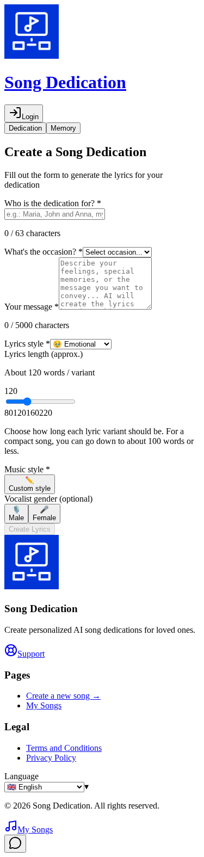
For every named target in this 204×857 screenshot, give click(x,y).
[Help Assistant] (15, 844)
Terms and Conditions (64, 748)
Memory (63, 128)
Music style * (27, 469)
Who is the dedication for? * (52, 203)
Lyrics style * (27, 343)
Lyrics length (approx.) (43, 354)
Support (31, 653)
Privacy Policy (51, 757)
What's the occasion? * (43, 251)
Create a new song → (63, 695)
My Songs (43, 705)
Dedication (25, 128)
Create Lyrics (30, 529)
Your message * (31, 306)
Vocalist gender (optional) (48, 498)
